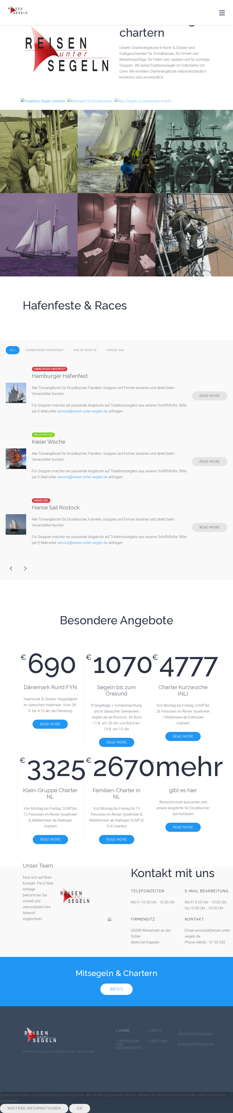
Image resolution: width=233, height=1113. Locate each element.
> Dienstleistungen (195, 1032)
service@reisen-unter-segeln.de (82, 411)
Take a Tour (218, 594)
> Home (122, 1030)
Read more (210, 396)
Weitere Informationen (34, 1108)
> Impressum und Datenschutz (129, 1045)
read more (39, 173)
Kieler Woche (85, 350)
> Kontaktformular (195, 1043)
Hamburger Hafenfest (44, 350)
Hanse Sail (116, 350)
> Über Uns (157, 1041)
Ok (80, 1108)
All (12, 350)
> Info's (154, 1030)
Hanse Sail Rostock (56, 507)
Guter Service (218, 588)
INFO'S (116, 989)
